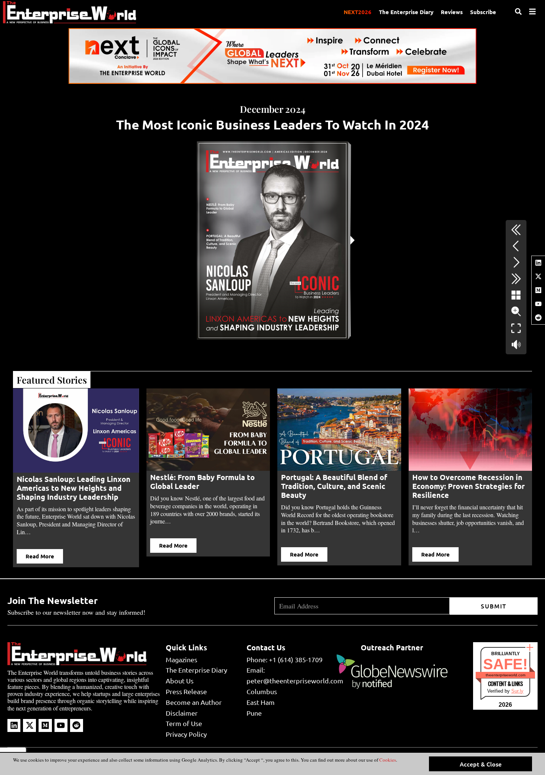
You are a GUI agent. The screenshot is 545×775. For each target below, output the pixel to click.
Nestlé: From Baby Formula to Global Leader (202, 481)
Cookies (387, 759)
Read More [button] (40, 556)
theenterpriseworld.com (505, 675)
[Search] (518, 11)
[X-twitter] (538, 276)
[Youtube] (538, 304)
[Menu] (532, 11)
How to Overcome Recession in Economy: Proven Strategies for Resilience (468, 486)
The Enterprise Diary (406, 12)
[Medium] (538, 290)
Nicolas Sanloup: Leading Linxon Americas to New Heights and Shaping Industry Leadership (74, 488)
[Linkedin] (538, 262)
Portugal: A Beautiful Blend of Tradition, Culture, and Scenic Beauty (334, 486)
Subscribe (483, 12)
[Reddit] (538, 317)
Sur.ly (517, 691)
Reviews (452, 12)
